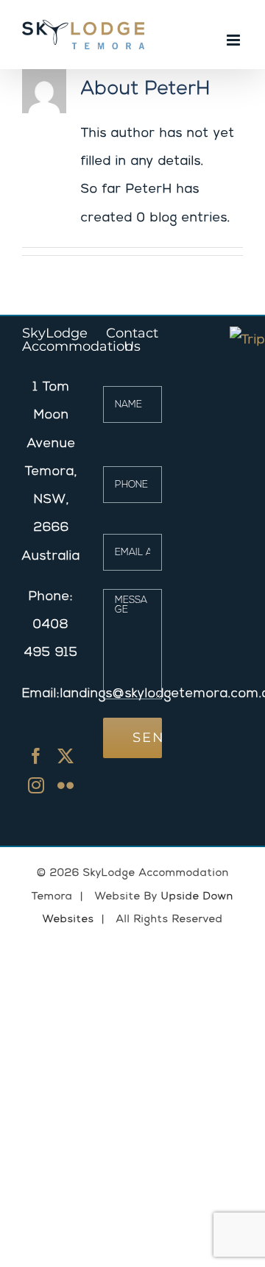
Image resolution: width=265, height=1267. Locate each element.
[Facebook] (36, 756)
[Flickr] (65, 785)
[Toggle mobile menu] (235, 40)
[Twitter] (65, 756)
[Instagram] (36, 785)
